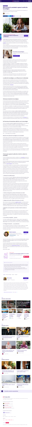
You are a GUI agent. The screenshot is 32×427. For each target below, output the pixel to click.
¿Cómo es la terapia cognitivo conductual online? (8, 385)
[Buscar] (24, 1)
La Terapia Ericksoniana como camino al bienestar (23, 337)
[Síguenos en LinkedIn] (6, 420)
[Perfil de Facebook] (13, 292)
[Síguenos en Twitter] (5, 420)
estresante (25, 117)
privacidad (23, 424)
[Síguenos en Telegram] (11, 420)
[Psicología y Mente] (16, 1)
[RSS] (13, 420)
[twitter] (9, 16)
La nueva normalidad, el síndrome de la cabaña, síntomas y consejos (23, 371)
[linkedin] (10, 16)
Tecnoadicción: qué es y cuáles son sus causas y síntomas (26, 316)
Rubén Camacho (7, 13)
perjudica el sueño (18, 202)
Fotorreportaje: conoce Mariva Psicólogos (19, 315)
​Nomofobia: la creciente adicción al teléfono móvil (8, 304)
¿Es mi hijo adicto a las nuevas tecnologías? (12, 315)
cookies (26, 424)
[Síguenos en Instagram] (8, 420)
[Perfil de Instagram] (15, 292)
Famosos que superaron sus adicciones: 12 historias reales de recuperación (8, 337)
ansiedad (4, 42)
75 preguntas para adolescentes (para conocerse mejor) (22, 385)
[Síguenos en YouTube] (9, 420)
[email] (12, 16)
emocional (11, 84)
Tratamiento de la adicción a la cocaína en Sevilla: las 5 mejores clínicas (5, 316)
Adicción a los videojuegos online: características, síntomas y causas (23, 304)
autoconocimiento (9, 163)
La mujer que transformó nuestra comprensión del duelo (22, 351)
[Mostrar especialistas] (2, 391)
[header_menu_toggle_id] (1, 1)
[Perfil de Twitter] (16, 292)
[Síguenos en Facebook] (3, 420)
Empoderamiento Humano (16, 245)
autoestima (23, 157)
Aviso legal (21, 424)
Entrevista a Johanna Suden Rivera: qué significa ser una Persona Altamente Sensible (8, 351)
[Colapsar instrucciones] (27, 262)
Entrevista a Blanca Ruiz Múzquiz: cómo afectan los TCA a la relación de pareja (8, 371)
